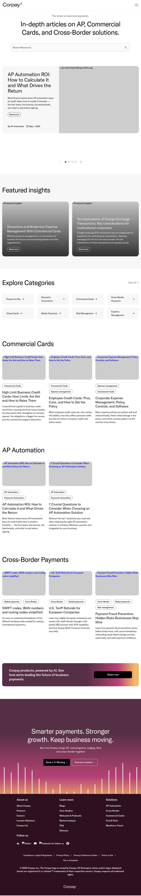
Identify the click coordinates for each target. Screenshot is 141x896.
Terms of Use (107, 855)
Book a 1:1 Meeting (55, 762)
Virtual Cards (12, 313)
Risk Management (84, 313)
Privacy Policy (62, 855)
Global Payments (49, 313)
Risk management (105, 607)
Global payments (11, 601)
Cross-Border (31, 601)
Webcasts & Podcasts (70, 815)
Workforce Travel (114, 825)
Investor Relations (26, 820)
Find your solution (84, 762)
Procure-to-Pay (13, 299)
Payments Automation (47, 299)
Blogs (62, 805)
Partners (21, 810)
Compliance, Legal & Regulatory (37, 855)
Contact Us (22, 825)
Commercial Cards (85, 299)
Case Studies (66, 810)
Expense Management (117, 313)
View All (132, 282)
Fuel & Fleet (112, 820)
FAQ (61, 825)
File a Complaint (70, 860)
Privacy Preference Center (85, 855)
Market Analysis (67, 820)
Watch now (113, 674)
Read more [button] (14, 114)
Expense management (61, 391)
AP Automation (11, 492)
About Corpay (23, 805)
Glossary (63, 830)
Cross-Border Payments (117, 299)
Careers (21, 815)
